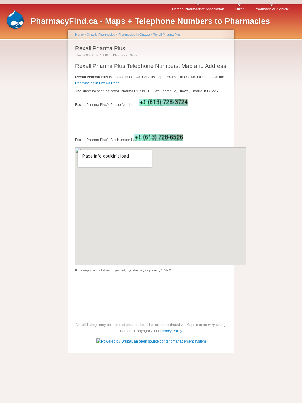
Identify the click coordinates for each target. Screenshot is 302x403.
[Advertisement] (29, 135)
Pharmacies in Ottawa (134, 34)
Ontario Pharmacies (101, 34)
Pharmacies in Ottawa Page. (98, 83)
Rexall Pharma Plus (167, 34)
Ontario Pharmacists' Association (198, 9)
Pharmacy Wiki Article (272, 9)
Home (79, 34)
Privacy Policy (171, 331)
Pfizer (239, 9)
